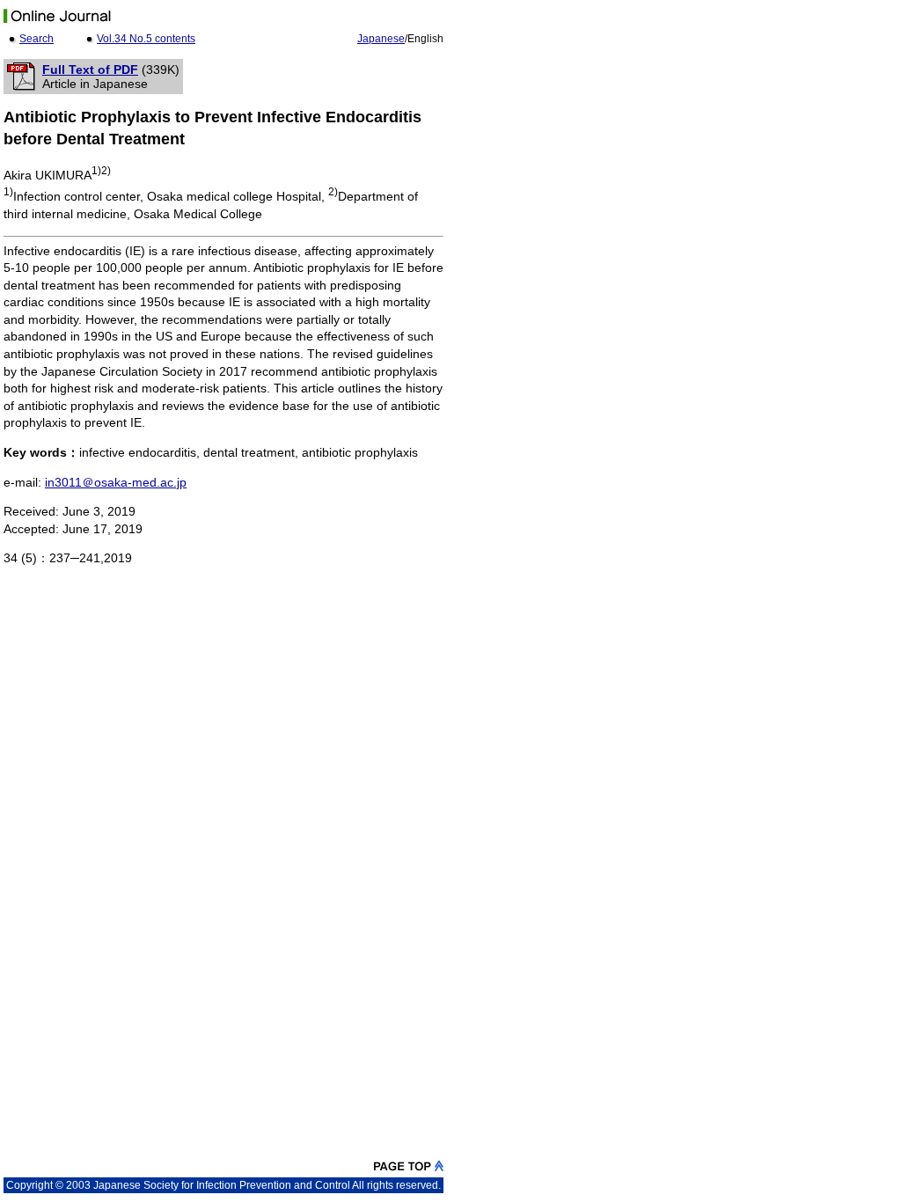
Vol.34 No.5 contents (146, 39)
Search (36, 39)
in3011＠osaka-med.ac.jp (116, 482)
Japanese (381, 39)
